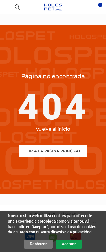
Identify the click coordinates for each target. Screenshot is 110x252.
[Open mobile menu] (6, 7)
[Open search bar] (17, 6)
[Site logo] (52, 6)
